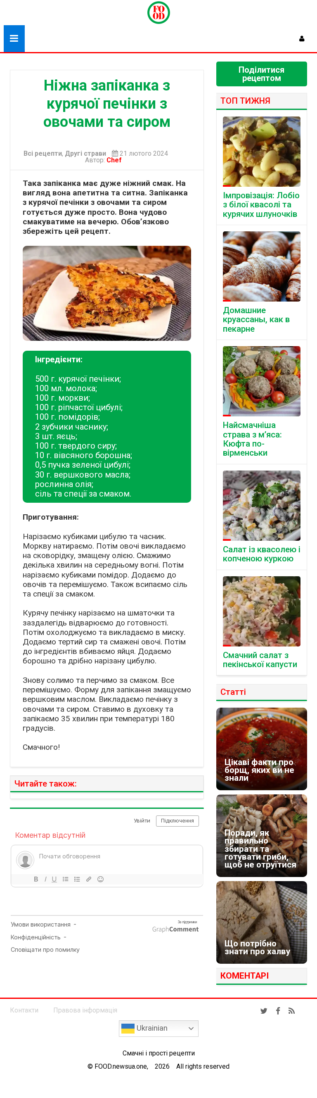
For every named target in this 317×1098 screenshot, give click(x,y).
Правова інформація (85, 1010)
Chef (115, 160)
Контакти (24, 1010)
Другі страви (85, 153)
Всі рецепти (43, 153)
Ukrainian (151, 1028)
